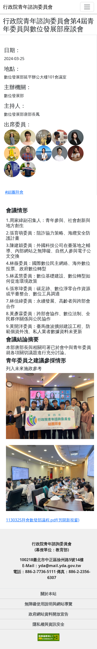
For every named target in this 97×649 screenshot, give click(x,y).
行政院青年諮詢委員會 (28, 6)
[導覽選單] (87, 7)
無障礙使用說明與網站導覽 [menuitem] (48, 604)
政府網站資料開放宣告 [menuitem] (48, 614)
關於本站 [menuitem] (48, 593)
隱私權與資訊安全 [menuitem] (48, 624)
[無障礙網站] (48, 636)
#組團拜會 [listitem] (14, 192)
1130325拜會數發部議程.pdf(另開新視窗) (42, 520)
